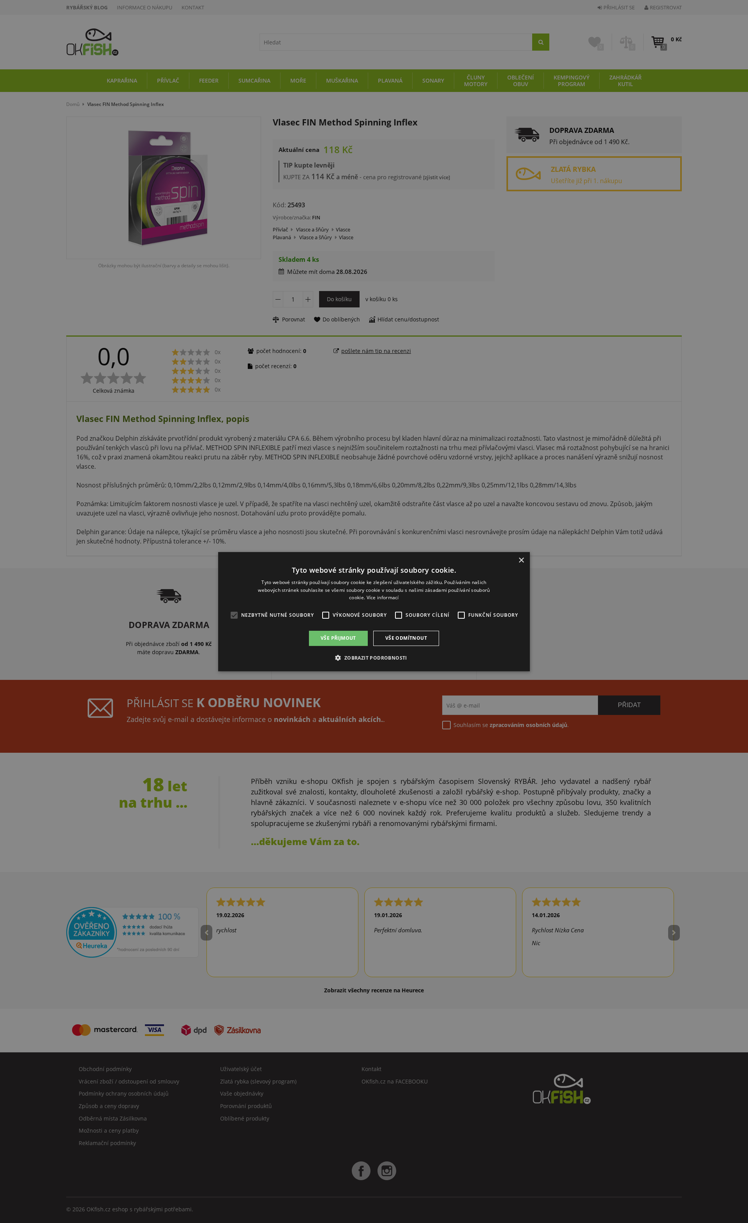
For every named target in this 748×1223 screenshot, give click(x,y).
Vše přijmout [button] (338, 638)
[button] (374, 658)
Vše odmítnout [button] (406, 638)
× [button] (521, 560)
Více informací (383, 597)
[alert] (374, 611)
